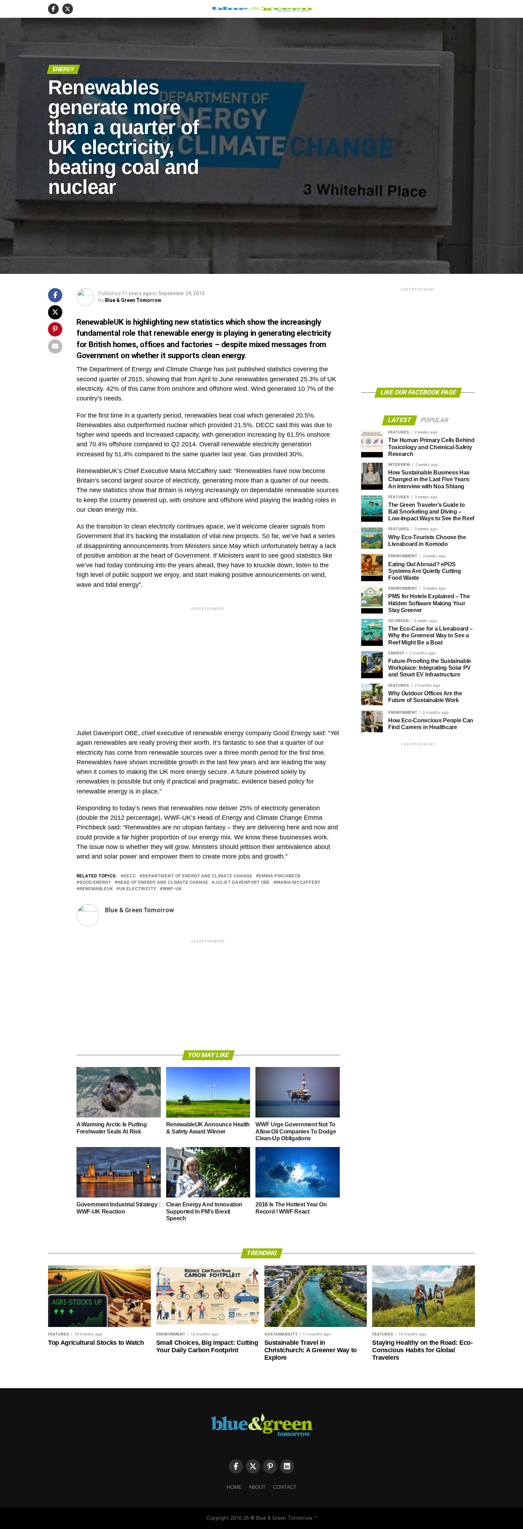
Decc (129, 876)
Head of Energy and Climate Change (162, 882)
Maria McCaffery (298, 882)
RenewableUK (96, 889)
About (257, 1487)
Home (234, 1487)
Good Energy (95, 882)
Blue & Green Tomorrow (133, 300)
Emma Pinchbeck (279, 876)
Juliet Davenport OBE (242, 882)
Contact (285, 1487)
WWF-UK (172, 889)
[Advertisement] (208, 662)
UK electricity (137, 889)
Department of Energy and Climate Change (197, 876)
